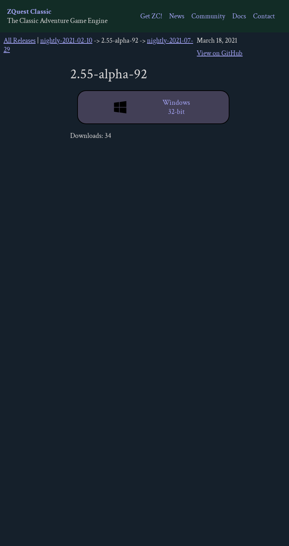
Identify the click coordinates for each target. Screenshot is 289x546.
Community (208, 16)
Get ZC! (151, 16)
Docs (239, 16)
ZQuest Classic (29, 11)
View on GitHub (219, 53)
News (176, 16)
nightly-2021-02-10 (66, 40)
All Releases (20, 40)
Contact (264, 16)
